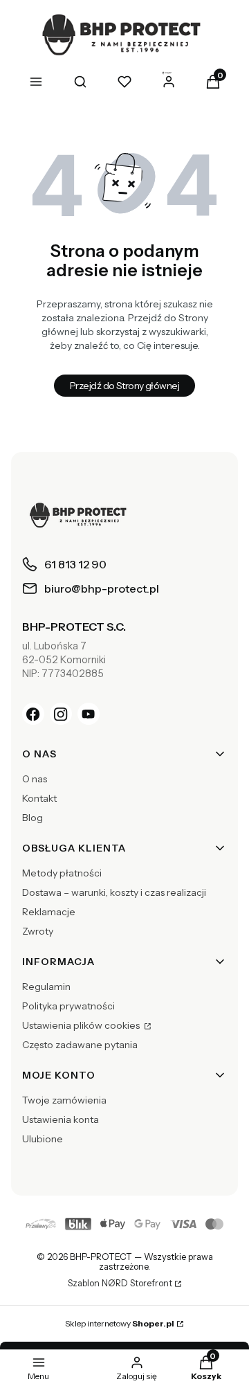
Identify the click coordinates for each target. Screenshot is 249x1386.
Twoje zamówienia (64, 1100)
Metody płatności (62, 873)
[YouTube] (88, 714)
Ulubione (42, 1139)
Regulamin (46, 986)
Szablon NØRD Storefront (120, 1283)
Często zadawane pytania (80, 1044)
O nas (34, 779)
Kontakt (39, 798)
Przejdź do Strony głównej (124, 385)
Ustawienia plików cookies (82, 1025)
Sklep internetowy (119, 1323)
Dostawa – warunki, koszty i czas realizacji (114, 892)
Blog (32, 817)
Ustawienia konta (60, 1119)
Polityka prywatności (68, 1006)
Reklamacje (48, 912)
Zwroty (37, 931)
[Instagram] (61, 714)
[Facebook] (33, 714)
